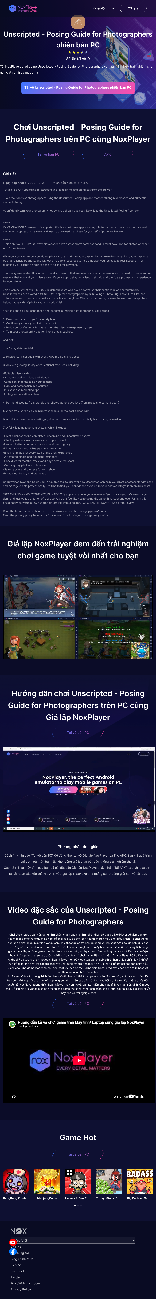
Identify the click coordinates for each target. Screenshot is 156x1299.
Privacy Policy (21, 1289)
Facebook (18, 1271)
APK (107, 154)
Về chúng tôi (20, 1253)
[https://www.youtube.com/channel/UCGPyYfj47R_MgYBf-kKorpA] (13, 1242)
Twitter (16, 1277)
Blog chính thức (22, 1259)
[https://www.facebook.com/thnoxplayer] (13, 1251)
